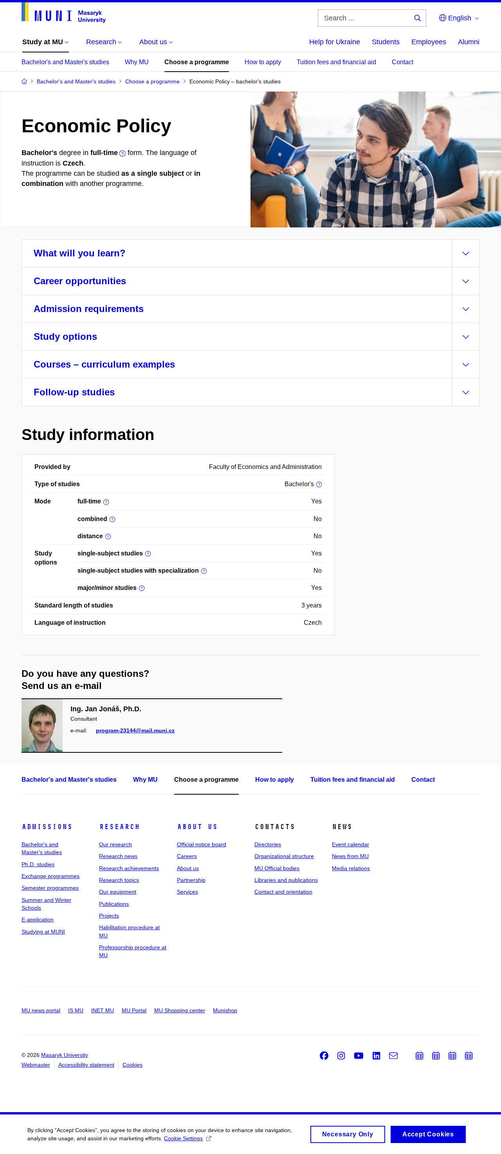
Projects (109, 915)
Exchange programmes (50, 876)
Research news (118, 856)
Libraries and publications (286, 880)
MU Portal (134, 1010)
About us (197, 826)
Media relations (351, 868)
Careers (187, 856)
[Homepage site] (64, 12)
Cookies (132, 1065)
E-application (38, 919)
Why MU (137, 62)
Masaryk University (64, 1055)
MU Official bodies (276, 868)
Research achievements (129, 868)
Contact (402, 62)
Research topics (119, 880)
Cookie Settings (183, 1138)
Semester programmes (50, 888)
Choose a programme (196, 62)
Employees (428, 42)
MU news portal (41, 1010)
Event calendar (350, 844)
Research (119, 826)
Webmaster (36, 1065)
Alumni (468, 42)
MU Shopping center (179, 1010)
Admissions (47, 826)
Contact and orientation (283, 892)
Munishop (225, 1010)
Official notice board (201, 844)
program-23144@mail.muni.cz (135, 730)
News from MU (350, 856)
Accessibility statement (86, 1065)
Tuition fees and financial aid (336, 62)
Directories (267, 844)
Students (386, 42)
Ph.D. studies (38, 864)
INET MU (102, 1010)
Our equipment (117, 892)
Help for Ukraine (334, 42)
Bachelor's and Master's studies (65, 62)
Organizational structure (284, 856)
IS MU (75, 1010)
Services (187, 892)
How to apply (263, 62)
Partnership (191, 880)
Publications (114, 904)
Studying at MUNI (43, 932)
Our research (115, 844)
